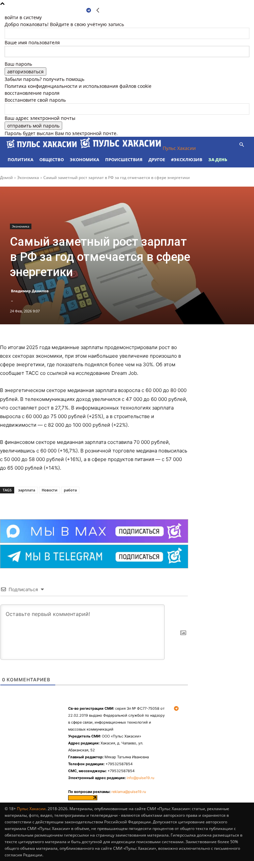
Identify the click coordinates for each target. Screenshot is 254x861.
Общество (51, 159)
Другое (156, 159)
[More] (90, 502)
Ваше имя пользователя (32, 42)
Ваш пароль (18, 64)
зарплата (26, 489)
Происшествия (124, 159)
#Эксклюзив (186, 159)
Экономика (84, 159)
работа (70, 489)
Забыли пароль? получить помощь (44, 79)
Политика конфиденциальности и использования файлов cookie (78, 86)
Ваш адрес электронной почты (40, 118)
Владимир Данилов (30, 290)
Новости (49, 489)
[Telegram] (88, 10)
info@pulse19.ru (140, 777)
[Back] (98, 10)
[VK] (74, 502)
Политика (20, 159)
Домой (6, 177)
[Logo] (42, 148)
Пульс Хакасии (31, 808)
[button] (241, 145)
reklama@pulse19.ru (128, 791)
